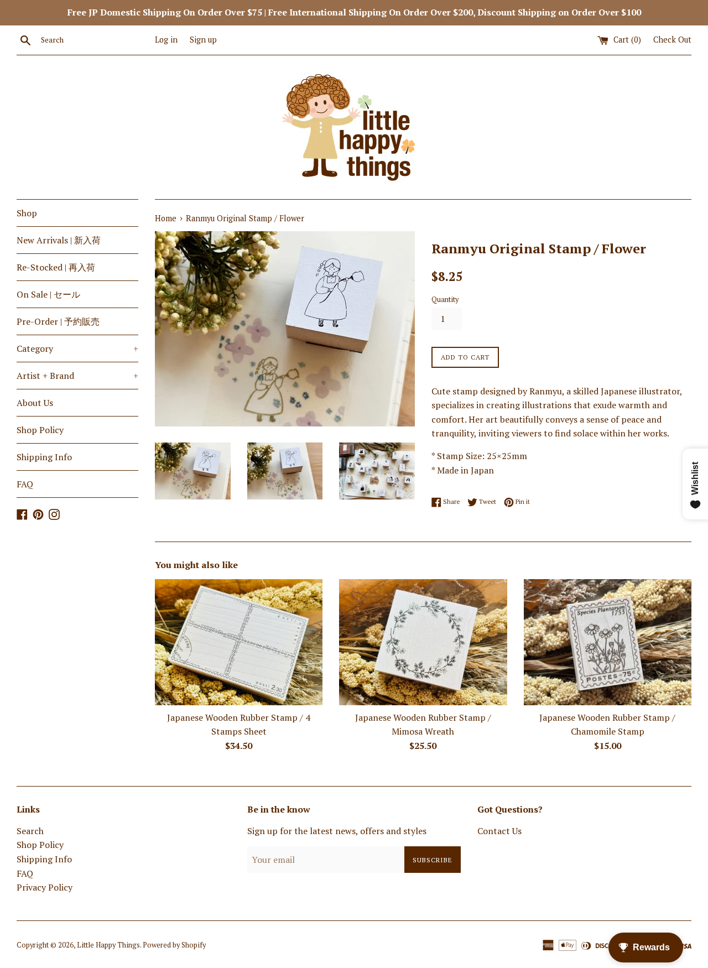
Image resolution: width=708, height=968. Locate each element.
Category (77, 348)
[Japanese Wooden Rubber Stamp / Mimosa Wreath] (423, 642)
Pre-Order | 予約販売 (58, 321)
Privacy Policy (44, 887)
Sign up (203, 39)
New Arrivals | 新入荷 (59, 240)
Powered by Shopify (174, 945)
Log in (166, 39)
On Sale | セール (48, 294)
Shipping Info (44, 457)
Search (30, 831)
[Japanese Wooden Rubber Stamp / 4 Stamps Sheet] (238, 642)
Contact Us (499, 831)
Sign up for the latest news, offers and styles (336, 831)
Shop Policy (40, 430)
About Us (35, 403)
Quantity (445, 299)
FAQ (25, 484)
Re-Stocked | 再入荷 (56, 267)
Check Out (672, 39)
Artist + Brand (77, 375)
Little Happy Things (108, 945)
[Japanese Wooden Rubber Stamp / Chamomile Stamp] (607, 642)
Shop (27, 213)
